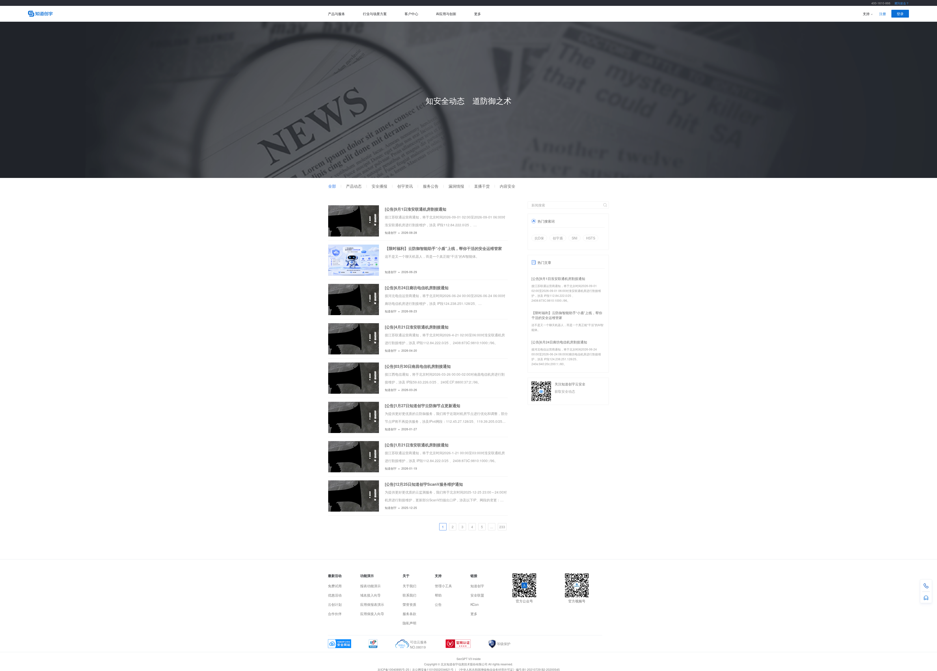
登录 (900, 13)
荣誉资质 (409, 604)
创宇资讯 (405, 186)
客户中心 (411, 13)
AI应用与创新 (446, 13)
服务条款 (409, 613)
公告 (438, 604)
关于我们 (409, 585)
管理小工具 (443, 585)
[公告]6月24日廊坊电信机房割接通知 (559, 342)
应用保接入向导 (372, 613)
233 (502, 526)
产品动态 (354, 186)
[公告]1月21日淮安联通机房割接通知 (416, 445)
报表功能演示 (370, 585)
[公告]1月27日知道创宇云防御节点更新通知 (422, 405)
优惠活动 (335, 595)
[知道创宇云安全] (178, 14)
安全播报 (379, 186)
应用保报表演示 (372, 604)
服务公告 (430, 186)
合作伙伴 (335, 613)
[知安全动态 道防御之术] (468, 176)
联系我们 (409, 595)
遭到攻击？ (901, 3)
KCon (474, 604)
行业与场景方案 (375, 13)
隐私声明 (409, 622)
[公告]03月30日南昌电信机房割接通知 (418, 366)
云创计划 (335, 604)
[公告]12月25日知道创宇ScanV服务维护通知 (424, 484)
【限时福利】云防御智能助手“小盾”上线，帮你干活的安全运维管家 (443, 248)
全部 (332, 186)
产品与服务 (336, 13)
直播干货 (482, 186)
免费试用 (335, 585)
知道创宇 (477, 585)
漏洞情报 (456, 186)
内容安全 (507, 186)
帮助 (438, 595)
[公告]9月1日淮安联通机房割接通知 (558, 278)
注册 (882, 13)
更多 (477, 13)
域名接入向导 (370, 595)
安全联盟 (477, 595)
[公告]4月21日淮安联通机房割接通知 (416, 327)
